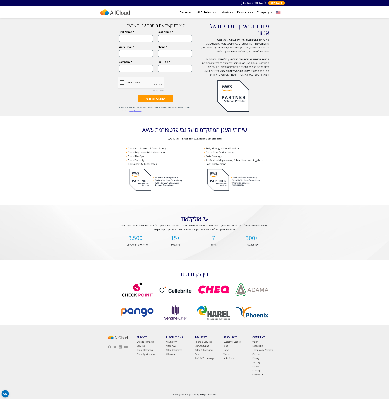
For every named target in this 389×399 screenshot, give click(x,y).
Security (256, 362)
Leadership (257, 345)
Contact (276, 3)
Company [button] (263, 12)
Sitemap (256, 370)
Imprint (255, 366)
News (226, 349)
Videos (227, 354)
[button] (279, 12)
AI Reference (230, 358)
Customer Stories (232, 341)
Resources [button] (244, 12)
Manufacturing (202, 345)
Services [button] (185, 12)
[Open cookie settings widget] (5, 393)
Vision (255, 341)
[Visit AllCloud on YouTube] (126, 347)
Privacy (255, 358)
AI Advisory (171, 341)
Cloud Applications (146, 354)
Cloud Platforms (145, 349)
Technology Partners (262, 349)
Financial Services (203, 341)
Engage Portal (253, 3)
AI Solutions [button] (205, 12)
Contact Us (257, 374)
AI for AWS (171, 345)
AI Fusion (170, 354)
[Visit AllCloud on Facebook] (109, 347)
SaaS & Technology (204, 358)
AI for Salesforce (174, 349)
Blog (226, 345)
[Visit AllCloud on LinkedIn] (120, 347)
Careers (256, 354)
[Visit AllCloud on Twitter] (115, 347)
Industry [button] (225, 12)
